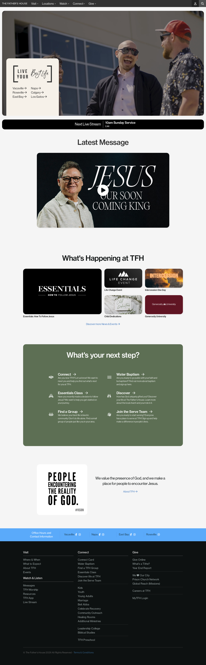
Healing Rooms (86, 617)
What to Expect (32, 563)
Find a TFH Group (88, 568)
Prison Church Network (145, 579)
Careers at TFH (141, 590)
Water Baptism (86, 563)
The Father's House (14, 3)
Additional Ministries (89, 621)
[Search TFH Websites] (202, 3)
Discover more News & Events (102, 324)
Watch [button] (64, 3)
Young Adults (85, 596)
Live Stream (30, 602)
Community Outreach (90, 613)
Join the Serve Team (89, 580)
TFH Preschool (86, 640)
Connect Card (86, 559)
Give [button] (91, 3)
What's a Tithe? (141, 563)
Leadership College (89, 628)
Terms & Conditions (84, 652)
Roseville (18, 92)
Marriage (83, 600)
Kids (80, 587)
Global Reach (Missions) (146, 583)
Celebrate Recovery (89, 608)
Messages (29, 585)
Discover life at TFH (89, 576)
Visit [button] (34, 3)
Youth (81, 592)
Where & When (31, 559)
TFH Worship (30, 589)
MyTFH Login (140, 598)
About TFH (129, 491)
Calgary (36, 92)
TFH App (28, 598)
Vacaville (18, 88)
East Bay (18, 97)
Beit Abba (83, 604)
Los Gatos (37, 97)
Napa (34, 88)
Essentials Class (87, 572)
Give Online (138, 559)
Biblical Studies (86, 632)
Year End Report (141, 568)
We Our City (141, 575)
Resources (29, 594)
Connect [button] (78, 3)
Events (27, 572)
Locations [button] (48, 3)
